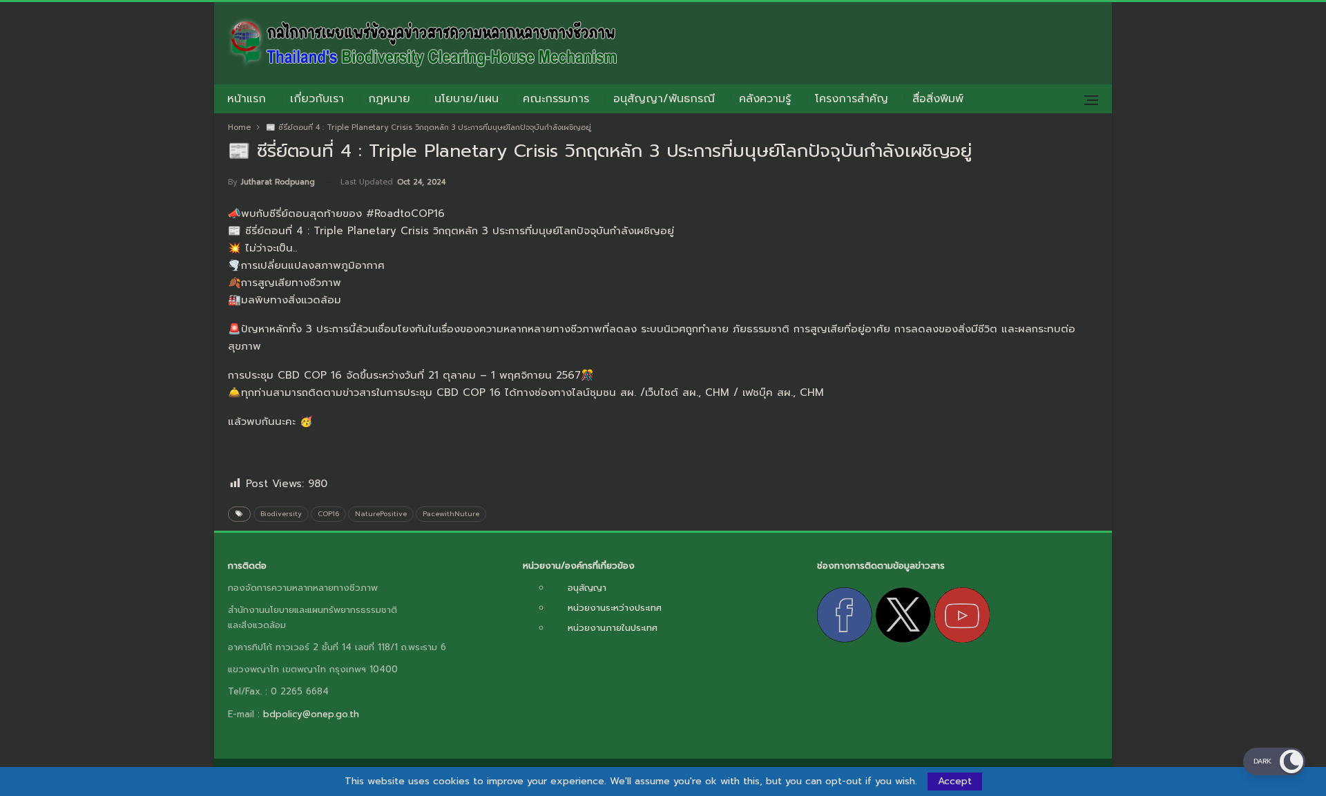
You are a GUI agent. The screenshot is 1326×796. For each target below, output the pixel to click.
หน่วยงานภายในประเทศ (612, 627)
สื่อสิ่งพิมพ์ (937, 99)
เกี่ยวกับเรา (317, 99)
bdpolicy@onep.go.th (311, 714)
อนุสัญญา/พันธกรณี (664, 99)
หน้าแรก (246, 99)
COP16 (328, 514)
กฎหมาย (389, 99)
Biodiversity (281, 514)
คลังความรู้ (765, 99)
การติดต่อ (247, 565)
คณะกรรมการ (556, 99)
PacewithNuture (451, 514)
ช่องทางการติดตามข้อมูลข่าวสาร (881, 565)
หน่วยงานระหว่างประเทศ (615, 607)
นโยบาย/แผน (466, 99)
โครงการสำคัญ (851, 99)
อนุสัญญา (587, 587)
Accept (955, 781)
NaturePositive (381, 514)
